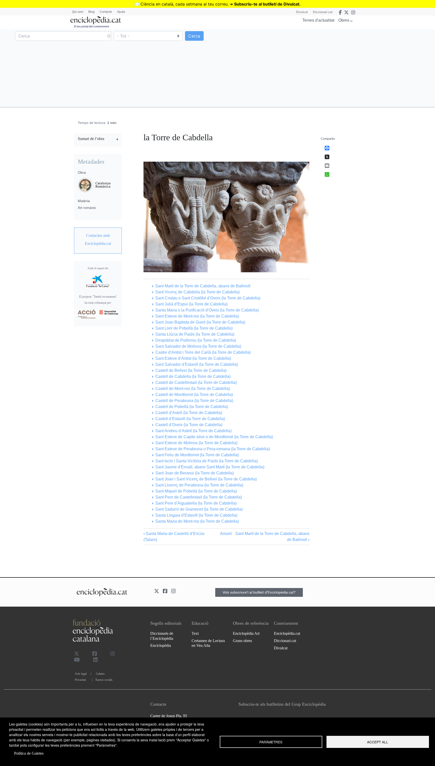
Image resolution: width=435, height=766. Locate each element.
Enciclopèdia (160, 645)
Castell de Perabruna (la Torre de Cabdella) (194, 400)
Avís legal (81, 673)
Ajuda (121, 12)
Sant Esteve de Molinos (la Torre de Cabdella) (196, 443)
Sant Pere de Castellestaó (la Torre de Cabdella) (198, 497)
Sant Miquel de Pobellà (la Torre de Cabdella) (196, 491)
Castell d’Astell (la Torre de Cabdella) (188, 413)
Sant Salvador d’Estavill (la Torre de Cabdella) (196, 364)
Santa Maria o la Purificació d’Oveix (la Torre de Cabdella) (207, 310)
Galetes (100, 673)
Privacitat (80, 680)
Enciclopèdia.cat (287, 633)
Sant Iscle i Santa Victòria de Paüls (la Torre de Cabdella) (206, 461)
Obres (343, 20)
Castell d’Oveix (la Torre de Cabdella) (188, 425)
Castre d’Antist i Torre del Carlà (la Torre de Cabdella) (202, 352)
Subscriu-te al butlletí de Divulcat (266, 4)
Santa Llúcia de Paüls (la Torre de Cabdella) (194, 334)
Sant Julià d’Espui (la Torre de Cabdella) (191, 304)
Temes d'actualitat (318, 20)
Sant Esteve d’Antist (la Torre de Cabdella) (193, 358)
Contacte (106, 12)
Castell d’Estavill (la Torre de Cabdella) (190, 419)
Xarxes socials (104, 680)
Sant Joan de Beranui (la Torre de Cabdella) (194, 473)
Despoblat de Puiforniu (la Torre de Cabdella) (195, 340)
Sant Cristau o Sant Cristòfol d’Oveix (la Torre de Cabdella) (207, 298)
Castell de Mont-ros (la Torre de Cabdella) (192, 388)
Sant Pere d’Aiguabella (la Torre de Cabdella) (195, 503)
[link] (98, 139)
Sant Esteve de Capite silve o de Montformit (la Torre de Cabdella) (214, 437)
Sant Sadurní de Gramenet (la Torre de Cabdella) (198, 509)
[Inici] (95, 20)
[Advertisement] (326, 67)
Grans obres (242, 641)
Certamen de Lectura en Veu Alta (208, 643)
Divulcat (302, 12)
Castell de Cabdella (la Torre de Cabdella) (192, 376)
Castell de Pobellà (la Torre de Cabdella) (191, 406)
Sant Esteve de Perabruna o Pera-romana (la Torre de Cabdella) (212, 449)
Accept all (377, 741)
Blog (91, 12)
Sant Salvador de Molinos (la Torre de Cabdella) (198, 346)
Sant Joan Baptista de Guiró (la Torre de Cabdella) (200, 322)
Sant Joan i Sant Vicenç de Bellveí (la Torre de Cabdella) (206, 479)
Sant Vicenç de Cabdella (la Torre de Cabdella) (197, 292)
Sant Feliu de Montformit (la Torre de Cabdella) (196, 455)
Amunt (226, 533)
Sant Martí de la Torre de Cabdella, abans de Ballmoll (202, 286)
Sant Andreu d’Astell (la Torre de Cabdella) (193, 431)
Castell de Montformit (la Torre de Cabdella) (194, 394)
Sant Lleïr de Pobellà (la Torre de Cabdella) (193, 328)
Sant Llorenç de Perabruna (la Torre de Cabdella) (199, 485)
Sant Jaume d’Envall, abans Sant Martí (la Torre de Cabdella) (209, 467)
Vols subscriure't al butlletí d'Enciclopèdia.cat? (259, 592)
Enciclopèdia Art (246, 633)
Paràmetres (270, 741)
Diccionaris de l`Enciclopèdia (161, 635)
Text (195, 633)
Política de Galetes (29, 753)
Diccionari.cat (323, 12)
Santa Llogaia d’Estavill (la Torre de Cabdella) (196, 515)
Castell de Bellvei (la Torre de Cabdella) (190, 370)
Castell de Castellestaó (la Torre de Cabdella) (195, 382)
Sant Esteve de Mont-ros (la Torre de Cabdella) (197, 316)
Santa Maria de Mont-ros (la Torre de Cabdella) (197, 521)
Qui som (77, 12)
